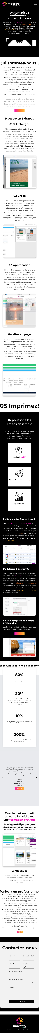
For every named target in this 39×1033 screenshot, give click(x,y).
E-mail (11, 964)
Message (12, 987)
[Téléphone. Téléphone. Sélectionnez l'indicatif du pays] (26, 967)
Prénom (12, 956)
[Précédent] (2, 778)
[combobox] (21, 982)
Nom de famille (28, 956)
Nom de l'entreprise (16, 971)
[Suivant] (36, 778)
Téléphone (26, 964)
